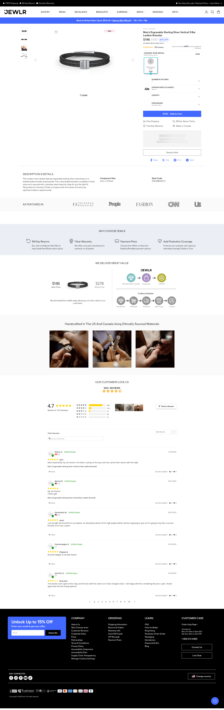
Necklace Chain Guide (155, 634)
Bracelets (102, 12)
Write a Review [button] (167, 406)
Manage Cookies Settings (83, 658)
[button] (170, 472)
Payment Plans (114, 640)
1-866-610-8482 (189, 639)
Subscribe (53, 633)
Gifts (175, 12)
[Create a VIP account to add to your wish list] (56, 32)
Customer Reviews (79, 631)
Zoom (84, 95)
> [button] (134, 601)
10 (129, 601)
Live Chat (196, 655)
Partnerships (77, 640)
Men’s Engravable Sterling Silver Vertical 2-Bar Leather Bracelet (72, 466)
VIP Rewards (114, 637)
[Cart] (218, 12)
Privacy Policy (77, 646)
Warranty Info (114, 631)
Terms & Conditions (80, 643)
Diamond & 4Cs (152, 643)
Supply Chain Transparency (83, 655)
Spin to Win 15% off (121, 20)
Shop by (45, 12)
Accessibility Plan (79, 652)
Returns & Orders (116, 627)
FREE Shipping (11, 3)
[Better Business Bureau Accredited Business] (13, 691)
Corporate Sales (78, 634)
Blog (147, 646)
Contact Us (197, 647)
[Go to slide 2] (24, 39)
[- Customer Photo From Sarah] (119, 407)
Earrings (122, 12)
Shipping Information (117, 624)
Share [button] (53, 472)
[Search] (212, 12)
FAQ (147, 624)
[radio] (151, 65)
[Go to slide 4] (24, 56)
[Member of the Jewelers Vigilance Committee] (41, 691)
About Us (75, 624)
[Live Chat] (215, 701)
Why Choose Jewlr (79, 627)
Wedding (158, 12)
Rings (62, 12)
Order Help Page (189, 624)
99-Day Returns (28, 3)
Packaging (149, 637)
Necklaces (81, 12)
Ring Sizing (150, 631)
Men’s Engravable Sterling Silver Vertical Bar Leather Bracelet (71, 498)
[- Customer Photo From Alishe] (129, 407)
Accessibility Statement (82, 649)
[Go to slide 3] (24, 47)
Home (145, 28)
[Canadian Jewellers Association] (52, 691)
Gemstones (150, 640)
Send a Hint (172, 152)
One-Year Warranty (46, 3)
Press (73, 637)
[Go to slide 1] (24, 31)
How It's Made (151, 627)
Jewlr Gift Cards (115, 634)
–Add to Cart (172, 114)
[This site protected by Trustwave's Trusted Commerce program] (26, 691)
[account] (206, 12)
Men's (140, 12)
